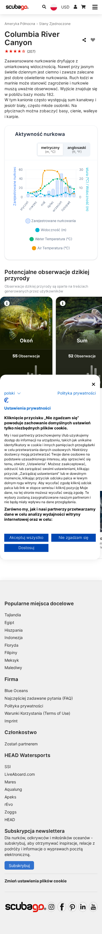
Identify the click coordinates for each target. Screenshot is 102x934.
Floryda (11, 645)
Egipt (9, 622)
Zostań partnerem (21, 743)
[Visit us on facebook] (62, 907)
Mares (10, 781)
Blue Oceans (16, 690)
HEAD (10, 819)
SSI (8, 766)
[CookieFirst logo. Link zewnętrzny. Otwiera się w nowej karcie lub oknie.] (6, 400)
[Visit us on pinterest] (72, 907)
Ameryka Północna (20, 24)
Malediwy (13, 667)
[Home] (17, 7)
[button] (12, 393)
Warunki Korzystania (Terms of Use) (37, 713)
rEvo (9, 804)
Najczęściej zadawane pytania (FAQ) (39, 698)
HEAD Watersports (27, 755)
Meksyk (12, 660)
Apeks (10, 796)
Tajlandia (13, 614)
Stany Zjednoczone (55, 24)
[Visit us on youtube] (93, 907)
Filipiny (11, 652)
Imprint (11, 720)
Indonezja (14, 637)
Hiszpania (14, 630)
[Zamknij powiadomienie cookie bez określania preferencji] (93, 384)
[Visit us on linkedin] (82, 907)
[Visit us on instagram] (51, 907)
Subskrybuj (19, 865)
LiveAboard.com (20, 774)
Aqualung (13, 789)
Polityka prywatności (24, 705)
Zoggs (10, 811)
